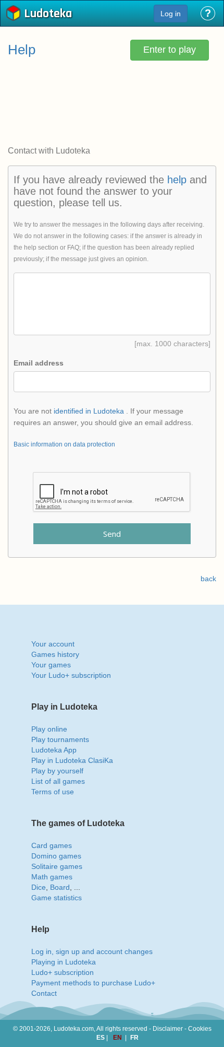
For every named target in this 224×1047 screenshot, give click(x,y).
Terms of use (52, 791)
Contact (44, 993)
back (208, 578)
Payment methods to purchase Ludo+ (93, 983)
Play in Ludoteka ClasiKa (72, 760)
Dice (38, 887)
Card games (51, 845)
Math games (51, 877)
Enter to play (169, 49)
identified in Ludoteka (89, 411)
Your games (51, 665)
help (176, 179)
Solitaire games (56, 866)
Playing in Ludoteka (63, 962)
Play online (49, 729)
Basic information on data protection (64, 444)
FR (134, 1037)
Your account (52, 644)
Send (112, 533)
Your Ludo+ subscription (71, 675)
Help (21, 49)
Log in (170, 13)
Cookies (199, 1028)
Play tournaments (60, 739)
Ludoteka (48, 14)
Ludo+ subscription (62, 972)
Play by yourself (57, 771)
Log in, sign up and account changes (92, 951)
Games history (55, 654)
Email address (39, 363)
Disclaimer (168, 1028)
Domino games (56, 856)
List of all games (58, 781)
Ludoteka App (54, 750)
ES (101, 1037)
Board (60, 887)
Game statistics (56, 897)
